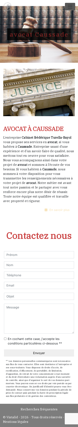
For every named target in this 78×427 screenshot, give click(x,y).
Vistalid (12, 417)
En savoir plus (58, 210)
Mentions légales (15, 422)
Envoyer (39, 353)
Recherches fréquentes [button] (39, 409)
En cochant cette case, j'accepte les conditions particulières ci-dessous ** (35, 341)
